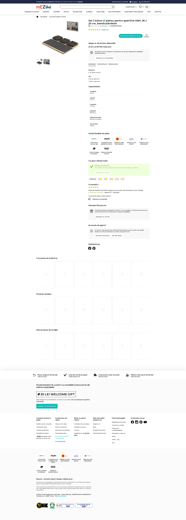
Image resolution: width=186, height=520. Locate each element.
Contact (134, 2)
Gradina (46, 12)
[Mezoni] (37, 17)
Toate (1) (92, 179)
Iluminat (89, 12)
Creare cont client (61, 424)
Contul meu (130, 7)
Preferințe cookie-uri (118, 433)
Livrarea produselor (42, 430)
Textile (66, 12)
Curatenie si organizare (133, 12)
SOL (113, 442)
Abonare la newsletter (105, 58)
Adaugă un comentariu (99, 199)
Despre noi (96, 424)
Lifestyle (157, 12)
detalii (80, 1)
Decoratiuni (77, 12)
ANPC (114, 436)
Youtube (145, 422)
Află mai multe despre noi (99, 419)
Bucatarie (101, 12)
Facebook (132, 422)
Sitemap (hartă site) (99, 433)
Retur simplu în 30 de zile (48, 375)
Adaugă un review (103, 172)
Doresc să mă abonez (47, 406)
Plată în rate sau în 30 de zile (142, 375)
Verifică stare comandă (120, 2)
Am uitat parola (60, 441)
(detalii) (127, 212)
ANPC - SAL (116, 439)
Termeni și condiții (118, 425)
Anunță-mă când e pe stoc (130, 36)
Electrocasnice (114, 12)
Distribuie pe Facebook (89, 248)
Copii (149, 12)
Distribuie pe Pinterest (94, 248)
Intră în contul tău (61, 427)
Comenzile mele (41, 427)
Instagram (136, 422)
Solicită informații (103, 235)
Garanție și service (80, 427)
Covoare (56, 12)
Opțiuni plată (102, 64)
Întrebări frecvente (99, 430)
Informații (92, 64)
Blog (94, 427)
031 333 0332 (145, 2)
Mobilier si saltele (32, 12)
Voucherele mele (60, 433)
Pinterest (141, 422)
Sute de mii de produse (78, 375)
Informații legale (118, 418)
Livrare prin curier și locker (109, 375)
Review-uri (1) (113, 64)
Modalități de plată (42, 433)
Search (113, 7)
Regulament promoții (119, 422)
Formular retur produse (81, 424)
